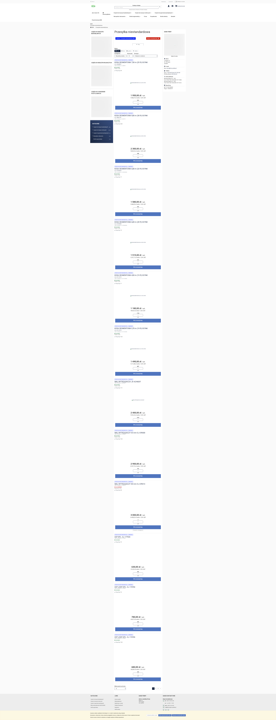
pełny (118, 51)
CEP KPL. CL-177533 (122, 537)
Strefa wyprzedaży (134, 16)
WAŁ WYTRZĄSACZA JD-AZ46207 (127, 382)
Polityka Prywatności (119, 705)
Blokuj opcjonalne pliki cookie (165, 715)
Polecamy (138, 9)
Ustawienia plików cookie (152, 715)
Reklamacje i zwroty (119, 703)
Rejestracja (163, 1)
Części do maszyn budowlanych (122, 13)
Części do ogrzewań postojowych (164, 13)
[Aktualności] (172, 5)
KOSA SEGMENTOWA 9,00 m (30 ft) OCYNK (131, 116)
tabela (135, 51)
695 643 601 (174, 74)
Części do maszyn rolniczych (143, 13)
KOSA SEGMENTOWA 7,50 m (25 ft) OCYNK (131, 62)
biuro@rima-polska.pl (172, 68)
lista (124, 51)
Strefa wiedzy (117, 709)
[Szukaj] (160, 7)
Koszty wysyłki (118, 699)
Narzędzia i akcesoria (119, 16)
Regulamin (117, 707)
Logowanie (171, 1)
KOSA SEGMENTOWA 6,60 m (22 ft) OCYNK (131, 169)
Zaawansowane (132, 9)
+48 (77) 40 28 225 (169, 700)
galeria (129, 51)
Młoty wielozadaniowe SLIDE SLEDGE (98, 705)
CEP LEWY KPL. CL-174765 (124, 637)
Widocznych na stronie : (120, 686)
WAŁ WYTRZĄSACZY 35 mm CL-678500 (129, 433)
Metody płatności (118, 701)
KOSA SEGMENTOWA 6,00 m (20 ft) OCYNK (131, 222)
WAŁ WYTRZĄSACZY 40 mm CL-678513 (129, 484)
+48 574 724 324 (169, 705)
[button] (93, 2)
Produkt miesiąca (143, 9)
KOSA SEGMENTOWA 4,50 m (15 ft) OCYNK (131, 275)
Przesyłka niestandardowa (102, 27)
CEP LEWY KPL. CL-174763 (124, 587)
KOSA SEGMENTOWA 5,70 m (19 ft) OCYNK (131, 328)
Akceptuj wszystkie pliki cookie (179, 715)
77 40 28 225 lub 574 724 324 (173, 72)
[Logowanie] (168, 5)
